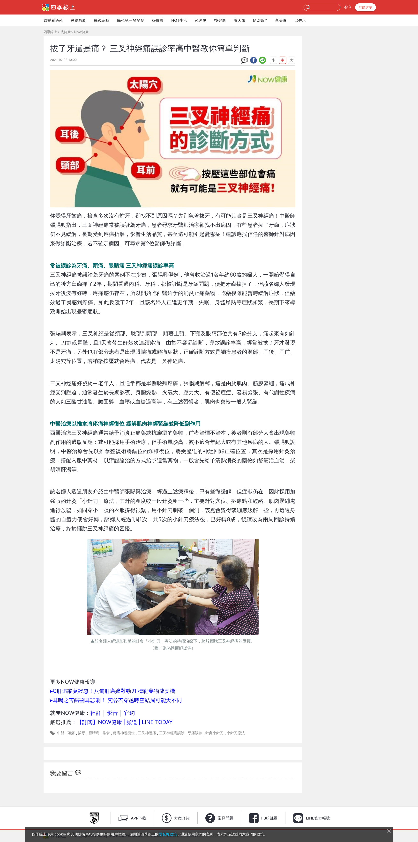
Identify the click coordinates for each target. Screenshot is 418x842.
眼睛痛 (94, 733)
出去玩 (300, 20)
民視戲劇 (78, 20)
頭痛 (71, 733)
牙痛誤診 (195, 733)
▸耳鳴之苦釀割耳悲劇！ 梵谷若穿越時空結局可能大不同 (116, 700)
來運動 (201, 20)
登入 (348, 7)
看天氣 (239, 20)
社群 (95, 713)
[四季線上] (58, 7)
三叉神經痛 (147, 733)
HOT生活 (179, 20)
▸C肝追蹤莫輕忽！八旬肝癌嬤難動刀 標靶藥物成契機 (112, 691)
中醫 (60, 733)
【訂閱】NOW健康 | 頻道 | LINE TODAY (125, 722)
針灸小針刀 (214, 733)
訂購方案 (365, 7)
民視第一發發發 (130, 20)
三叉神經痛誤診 (172, 733)
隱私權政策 (168, 834)
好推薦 (158, 20)
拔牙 (81, 733)
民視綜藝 (101, 20)
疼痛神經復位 (124, 733)
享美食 (281, 20)
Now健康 (81, 32)
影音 (112, 713)
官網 (129, 713)
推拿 (106, 733)
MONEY (260, 20)
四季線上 (50, 32)
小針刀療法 (236, 733)
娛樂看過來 (53, 20)
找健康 (220, 20)
